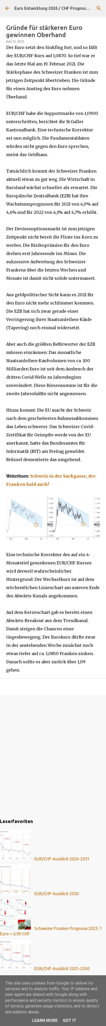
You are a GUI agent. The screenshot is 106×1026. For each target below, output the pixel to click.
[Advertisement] (53, 756)
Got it (69, 1020)
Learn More (45, 1020)
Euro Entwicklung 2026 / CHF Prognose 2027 (56, 8)
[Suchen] (99, 8)
